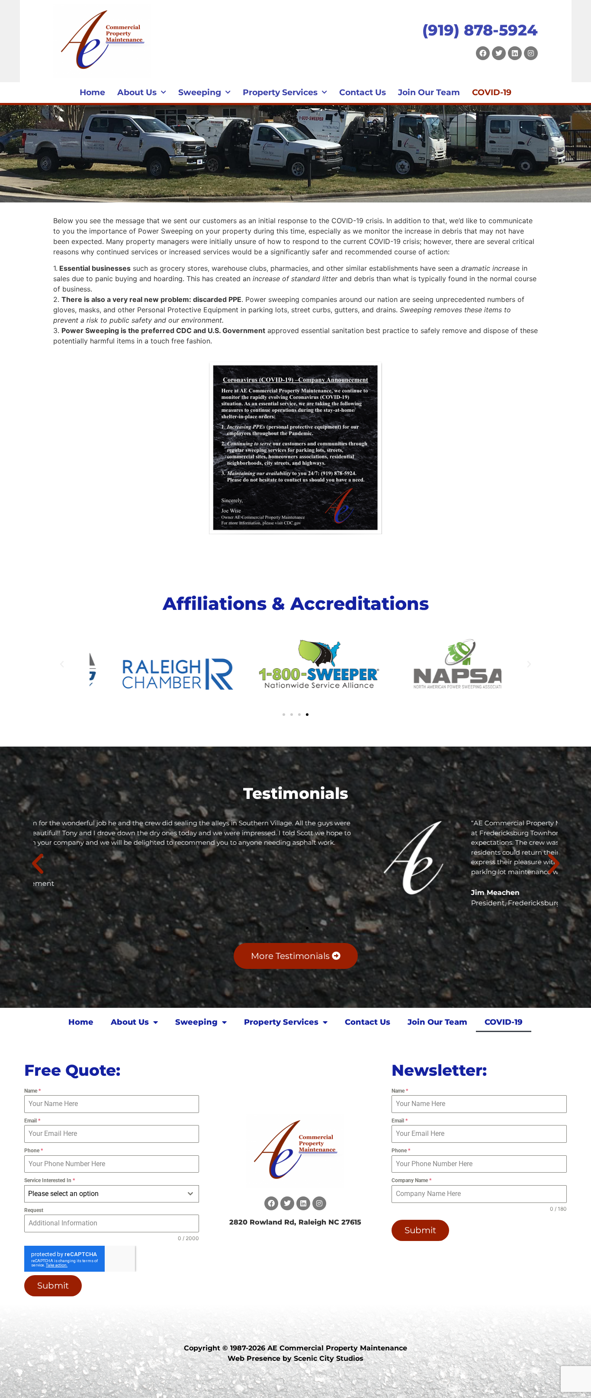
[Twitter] (499, 53)
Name (32, 1091)
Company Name (411, 1180)
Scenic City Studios (328, 1358)
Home (92, 92)
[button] (62, 664)
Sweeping (199, 92)
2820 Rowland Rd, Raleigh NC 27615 (295, 1222)
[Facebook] (483, 53)
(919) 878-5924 (480, 30)
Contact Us (362, 92)
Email (32, 1121)
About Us (137, 92)
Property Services (280, 92)
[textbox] (104, 1194)
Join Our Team (429, 92)
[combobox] (111, 1193)
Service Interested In (49, 1180)
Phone (33, 1151)
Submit (53, 1285)
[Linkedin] (515, 53)
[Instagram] (531, 53)
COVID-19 (491, 92)
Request (33, 1210)
